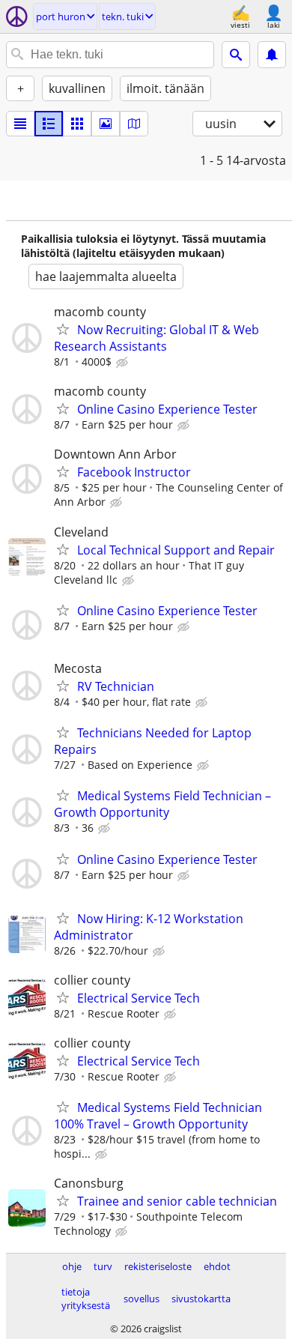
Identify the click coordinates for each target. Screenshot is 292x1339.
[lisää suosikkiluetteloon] (63, 329)
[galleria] (105, 123)
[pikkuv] (48, 123)
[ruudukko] (77, 123)
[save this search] (272, 54)
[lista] (20, 123)
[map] (134, 123)
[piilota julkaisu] (124, 363)
